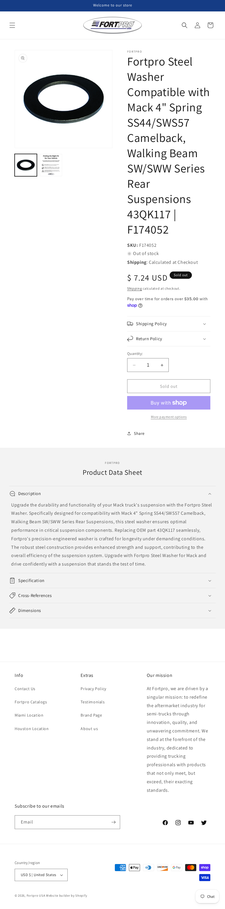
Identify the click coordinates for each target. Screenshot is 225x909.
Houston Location (32, 728)
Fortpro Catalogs (31, 702)
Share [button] (139, 433)
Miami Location (29, 715)
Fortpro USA (36, 895)
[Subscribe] (113, 822)
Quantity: (135, 353)
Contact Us (25, 688)
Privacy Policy (93, 688)
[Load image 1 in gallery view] (26, 165)
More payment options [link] (169, 417)
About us (89, 728)
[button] (12, 25)
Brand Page (91, 715)
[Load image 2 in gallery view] (51, 165)
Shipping (134, 288)
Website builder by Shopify (66, 895)
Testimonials (93, 702)
